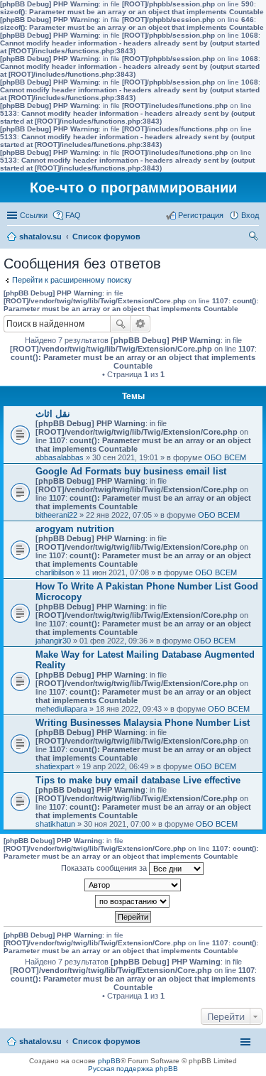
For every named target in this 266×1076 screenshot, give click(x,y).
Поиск (120, 323)
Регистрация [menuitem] (200, 215)
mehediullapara (61, 709)
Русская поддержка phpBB (133, 1068)
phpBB (109, 1061)
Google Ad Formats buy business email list (130, 471)
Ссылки (34, 215)
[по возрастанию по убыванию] (133, 901)
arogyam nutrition (74, 528)
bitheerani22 (56, 515)
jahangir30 (53, 640)
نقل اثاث (52, 413)
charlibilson (54, 572)
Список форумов (106, 236)
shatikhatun (55, 824)
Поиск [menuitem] (254, 238)
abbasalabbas (59, 457)
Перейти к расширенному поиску (72, 280)
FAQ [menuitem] (73, 215)
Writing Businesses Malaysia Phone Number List (142, 722)
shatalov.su (40, 236)
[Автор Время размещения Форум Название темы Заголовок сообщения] (133, 885)
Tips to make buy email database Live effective (137, 780)
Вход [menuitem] (250, 215)
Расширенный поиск (140, 323)
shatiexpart (54, 766)
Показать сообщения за (105, 868)
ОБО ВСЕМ (225, 457)
